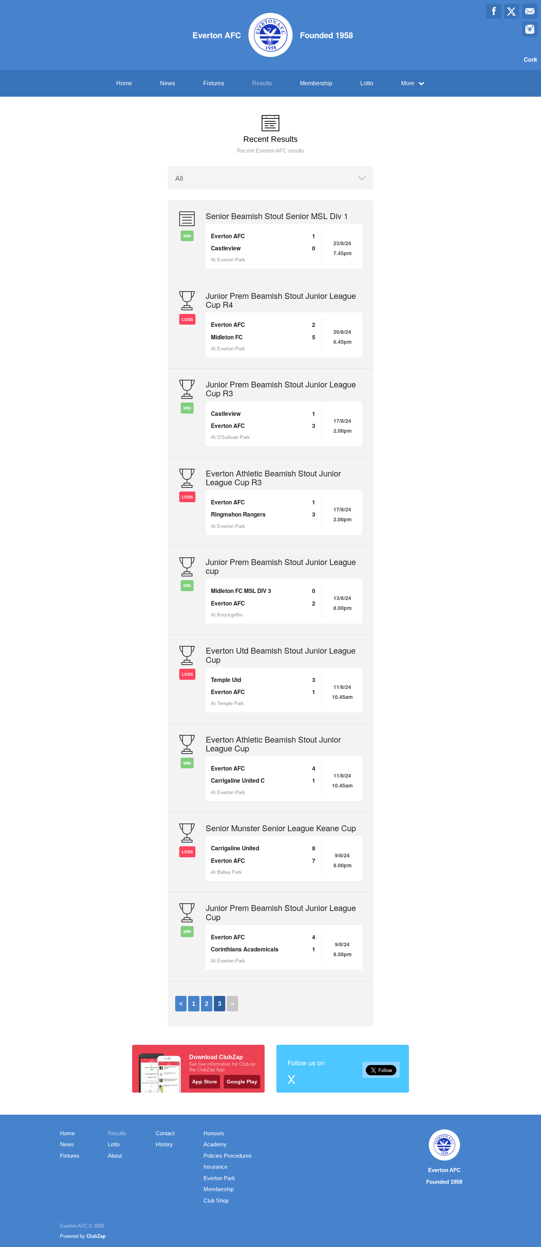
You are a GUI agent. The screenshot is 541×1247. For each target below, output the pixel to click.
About (115, 1156)
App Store (204, 1082)
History (164, 1144)
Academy (215, 1144)
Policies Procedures (228, 1156)
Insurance (215, 1167)
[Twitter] (511, 11)
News (167, 83)
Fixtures (213, 83)
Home (124, 83)
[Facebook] (493, 11)
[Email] (529, 11)
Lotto (366, 83)
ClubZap (96, 1236)
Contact (165, 1133)
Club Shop (216, 1200)
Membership (316, 83)
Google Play (242, 1082)
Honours (214, 1133)
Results (262, 83)
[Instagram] (529, 29)
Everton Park (219, 1178)
